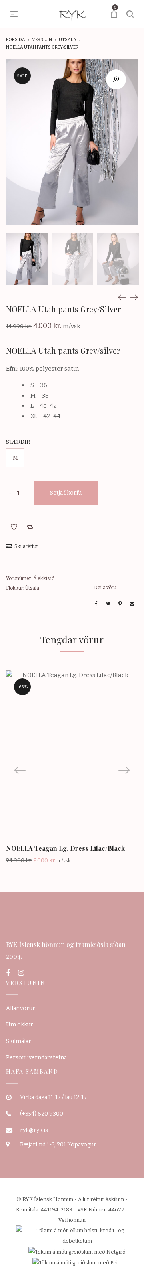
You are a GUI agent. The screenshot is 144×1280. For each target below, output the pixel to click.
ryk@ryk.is (34, 1130)
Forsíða (15, 39)
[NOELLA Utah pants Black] (122, 296)
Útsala (67, 39)
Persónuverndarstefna (36, 1057)
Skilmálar (18, 1041)
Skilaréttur (26, 546)
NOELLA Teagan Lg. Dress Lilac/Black (65, 848)
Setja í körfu (66, 492)
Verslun (42, 39)
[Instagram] (21, 972)
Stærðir (18, 442)
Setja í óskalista (14, 527)
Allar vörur (20, 1008)
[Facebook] (8, 972)
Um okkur (19, 1024)
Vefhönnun (72, 1220)
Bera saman (30, 527)
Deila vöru (105, 587)
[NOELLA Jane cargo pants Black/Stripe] (134, 296)
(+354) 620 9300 (41, 1113)
